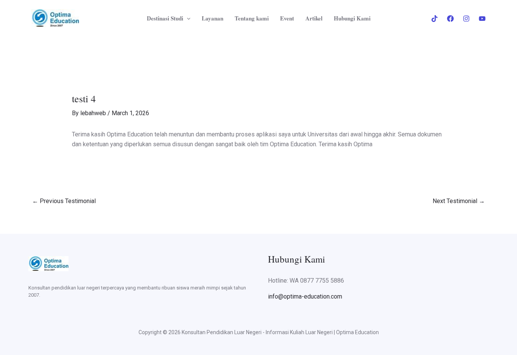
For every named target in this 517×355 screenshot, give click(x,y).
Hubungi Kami (352, 18)
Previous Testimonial (64, 201)
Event (287, 18)
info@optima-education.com (305, 296)
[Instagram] (466, 18)
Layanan (212, 18)
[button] (186, 18)
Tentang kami (252, 18)
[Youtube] (482, 18)
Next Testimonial (459, 201)
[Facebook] (450, 18)
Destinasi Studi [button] (165, 18)
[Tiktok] (434, 18)
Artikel (313, 18)
